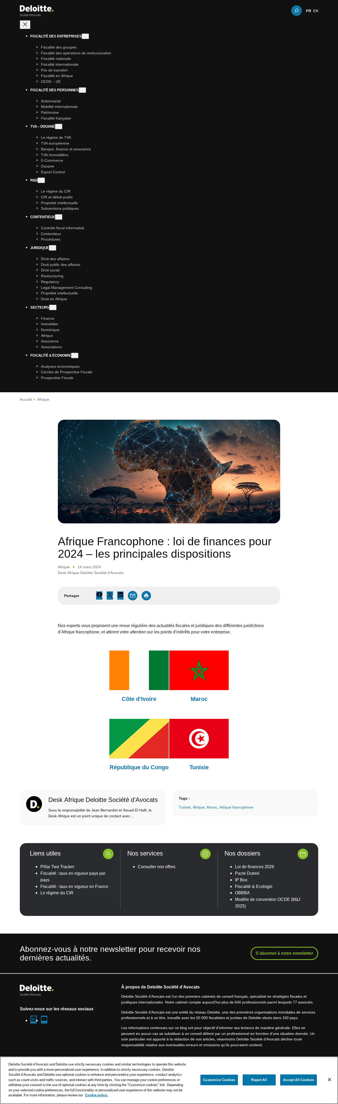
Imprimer (146, 595)
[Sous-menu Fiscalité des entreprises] (85, 36)
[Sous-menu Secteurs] (53, 307)
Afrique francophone (236, 807)
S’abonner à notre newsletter (284, 953)
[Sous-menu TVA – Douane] (58, 127)
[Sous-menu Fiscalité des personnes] (82, 90)
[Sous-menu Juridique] (52, 248)
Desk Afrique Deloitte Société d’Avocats (91, 572)
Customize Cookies (219, 1079)
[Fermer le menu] (25, 24)
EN (315, 10)
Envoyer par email (132, 595)
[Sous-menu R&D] (41, 180)
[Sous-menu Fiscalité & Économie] (74, 355)
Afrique (43, 399)
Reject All (259, 1079)
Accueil (26, 399)
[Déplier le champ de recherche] (296, 10)
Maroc (212, 807)
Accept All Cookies (298, 1079)
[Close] (329, 1080)
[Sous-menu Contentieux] (58, 217)
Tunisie (185, 807)
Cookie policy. (96, 1095)
